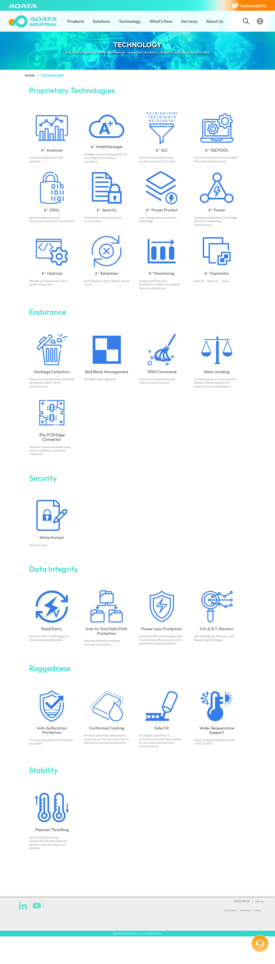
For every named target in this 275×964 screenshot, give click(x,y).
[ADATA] (23, 5)
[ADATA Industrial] (33, 21)
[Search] (246, 21)
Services (189, 21)
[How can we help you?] (260, 943)
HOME (30, 75)
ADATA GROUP (242, 901)
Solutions (101, 21)
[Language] (260, 21)
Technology (130, 21)
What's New (160, 21)
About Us (214, 21)
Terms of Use (245, 910)
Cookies (257, 910)
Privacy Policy (230, 910)
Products (75, 21)
